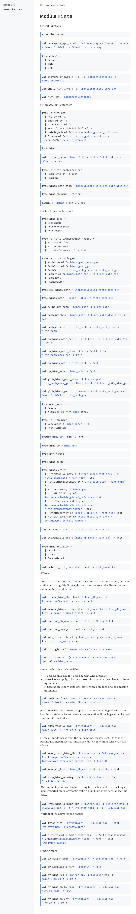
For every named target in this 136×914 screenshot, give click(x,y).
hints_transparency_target (63, 508)
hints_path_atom (102, 315)
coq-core (51, 5)
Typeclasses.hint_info (96, 473)
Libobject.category (77, 96)
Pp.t (91, 339)
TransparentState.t (55, 601)
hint (73, 157)
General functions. (13, 9)
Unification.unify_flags (72, 838)
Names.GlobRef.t (56, 47)
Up (41, 5)
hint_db (104, 529)
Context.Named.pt (100, 76)
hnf (118, 473)
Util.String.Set (99, 621)
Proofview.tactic (94, 777)
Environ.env (80, 698)
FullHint (58, 202)
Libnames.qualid (86, 289)
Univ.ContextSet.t (94, 157)
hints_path (80, 306)
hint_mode (77, 371)
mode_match (74, 423)
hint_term (78, 477)
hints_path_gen (80, 266)
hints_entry (62, 641)
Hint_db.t (71, 445)
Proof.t (84, 866)
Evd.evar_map (90, 43)
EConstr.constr (114, 43)
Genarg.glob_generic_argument (66, 140)
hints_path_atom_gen (114, 185)
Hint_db (57, 436)
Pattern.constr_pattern (79, 136)
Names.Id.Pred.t (53, 80)
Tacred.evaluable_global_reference (93, 132)
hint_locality (105, 567)
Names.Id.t (49, 729)
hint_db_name (84, 529)
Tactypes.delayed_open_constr (63, 761)
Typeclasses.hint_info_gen (97, 88)
